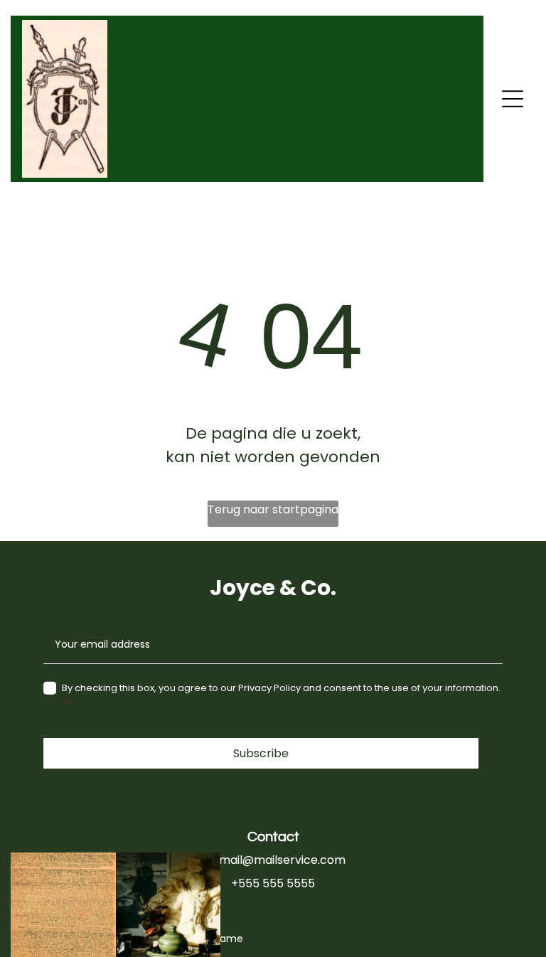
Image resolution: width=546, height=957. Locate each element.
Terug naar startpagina (273, 509)
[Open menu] (512, 98)
